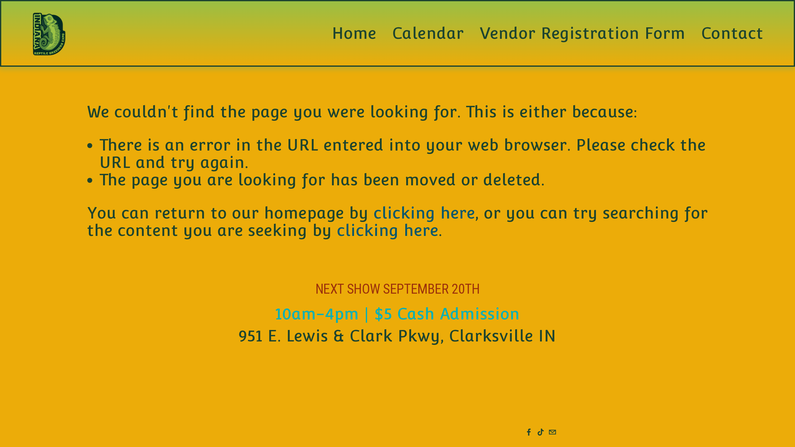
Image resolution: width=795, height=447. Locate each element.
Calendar (428, 33)
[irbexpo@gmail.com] (552, 432)
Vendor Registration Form (582, 33)
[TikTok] (540, 432)
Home (354, 33)
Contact (732, 33)
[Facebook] (529, 432)
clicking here (424, 213)
